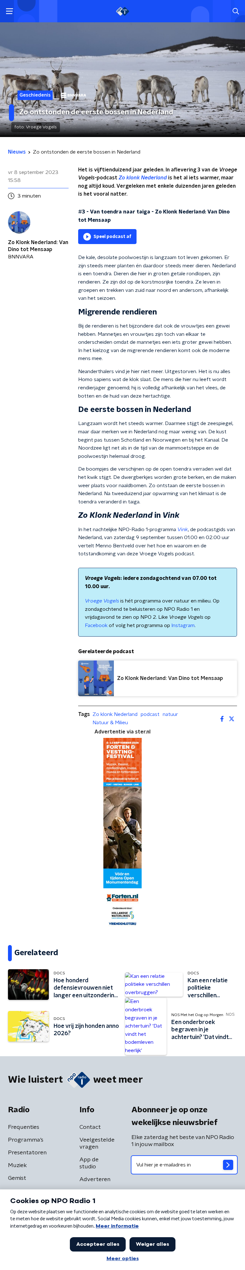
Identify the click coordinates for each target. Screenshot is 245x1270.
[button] (9, 11)
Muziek (17, 1165)
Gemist (17, 1178)
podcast (150, 714)
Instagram (183, 625)
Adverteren (94, 1179)
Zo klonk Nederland (115, 714)
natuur (170, 714)
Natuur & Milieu (110, 722)
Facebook (96, 625)
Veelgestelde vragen (97, 1143)
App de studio (89, 1163)
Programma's (25, 1140)
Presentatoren (27, 1153)
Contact (90, 1127)
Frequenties (23, 1127)
